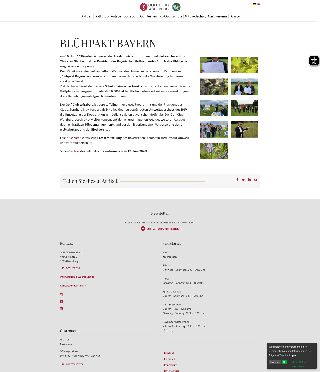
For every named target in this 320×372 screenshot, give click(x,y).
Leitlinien (169, 359)
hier (76, 138)
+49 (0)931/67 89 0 (70, 268)
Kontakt (169, 353)
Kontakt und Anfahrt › (73, 285)
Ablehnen (275, 362)
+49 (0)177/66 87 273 (71, 364)
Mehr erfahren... (300, 362)
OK (284, 362)
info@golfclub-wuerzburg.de (77, 276)
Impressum (170, 365)
